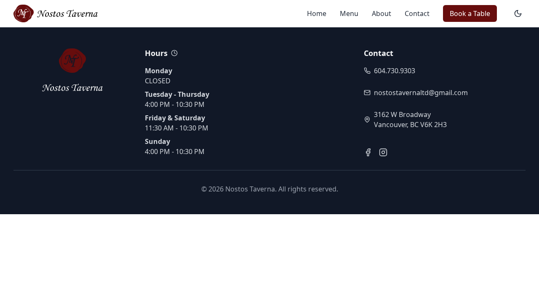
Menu (349, 13)
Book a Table (470, 13)
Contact (417, 13)
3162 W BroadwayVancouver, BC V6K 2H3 (410, 119)
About (381, 13)
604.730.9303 (394, 70)
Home (316, 13)
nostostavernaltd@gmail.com (421, 92)
